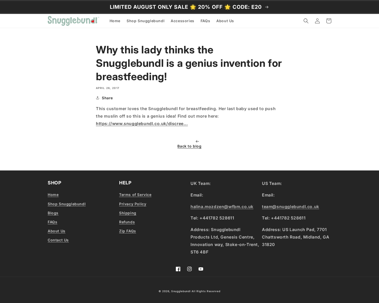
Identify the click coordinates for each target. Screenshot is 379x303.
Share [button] (107, 98)
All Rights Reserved (206, 291)
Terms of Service (135, 194)
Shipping (127, 213)
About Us (56, 231)
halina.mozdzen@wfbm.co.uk (222, 206)
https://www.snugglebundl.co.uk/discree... (142, 123)
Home (53, 194)
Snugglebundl (181, 291)
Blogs (53, 213)
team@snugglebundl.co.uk (290, 206)
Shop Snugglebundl (67, 204)
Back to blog (189, 146)
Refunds (127, 222)
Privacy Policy (132, 204)
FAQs (52, 222)
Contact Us (58, 240)
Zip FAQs (127, 231)
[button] (306, 21)
